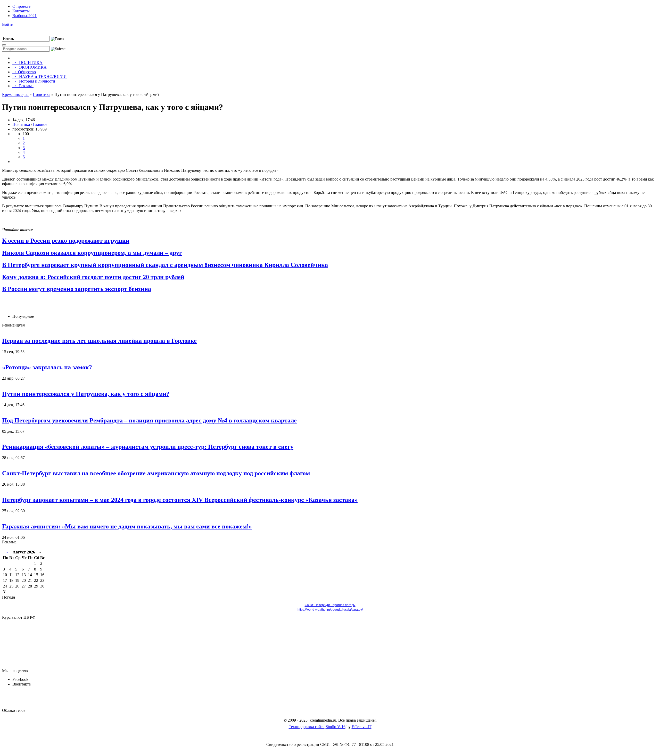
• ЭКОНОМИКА (29, 67)
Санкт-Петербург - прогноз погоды (330, 605)
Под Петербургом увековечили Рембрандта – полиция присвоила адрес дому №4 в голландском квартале (149, 420)
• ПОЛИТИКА (27, 62)
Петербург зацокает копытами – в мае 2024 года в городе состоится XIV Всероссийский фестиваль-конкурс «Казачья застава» (180, 499)
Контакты (21, 11)
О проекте (21, 6)
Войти (7, 24)
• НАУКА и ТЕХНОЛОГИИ (39, 76)
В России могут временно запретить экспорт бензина (76, 288)
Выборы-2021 (24, 15)
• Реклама (23, 86)
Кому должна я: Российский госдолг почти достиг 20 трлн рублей (93, 277)
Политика (21, 124)
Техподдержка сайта (307, 726)
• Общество (24, 72)
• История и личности (33, 81)
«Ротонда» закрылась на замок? (47, 367)
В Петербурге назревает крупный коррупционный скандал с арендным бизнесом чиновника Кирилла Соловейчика (165, 265)
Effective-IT (362, 726)
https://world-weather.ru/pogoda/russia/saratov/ (330, 609)
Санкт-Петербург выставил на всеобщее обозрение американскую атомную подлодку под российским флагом (156, 473)
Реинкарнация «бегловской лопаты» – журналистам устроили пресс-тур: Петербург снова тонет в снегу (147, 446)
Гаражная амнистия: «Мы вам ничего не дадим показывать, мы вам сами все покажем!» (127, 526)
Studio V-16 (335, 726)
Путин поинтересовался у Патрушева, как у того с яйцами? (85, 393)
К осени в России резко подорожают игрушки (65, 240)
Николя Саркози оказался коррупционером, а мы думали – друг (92, 252)
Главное (40, 124)
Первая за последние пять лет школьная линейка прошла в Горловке (99, 340)
